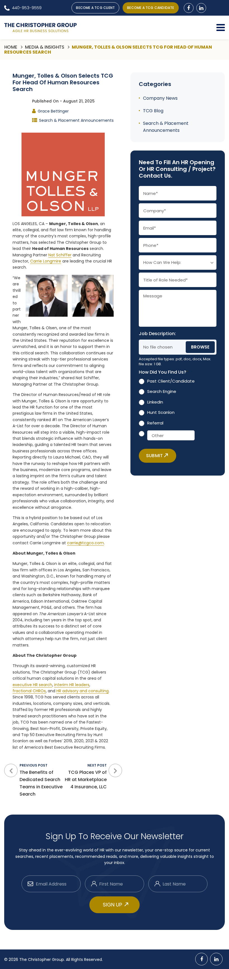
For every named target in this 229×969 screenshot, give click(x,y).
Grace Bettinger (53, 111)
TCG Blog (153, 111)
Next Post (86, 776)
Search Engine (161, 391)
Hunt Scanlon (161, 412)
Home (10, 47)
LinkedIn (155, 402)
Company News (160, 98)
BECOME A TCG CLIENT (95, 7)
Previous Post (41, 780)
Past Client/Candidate (171, 381)
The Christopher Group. (42, 959)
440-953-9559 (27, 8)
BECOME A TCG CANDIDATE (150, 7)
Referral (155, 423)
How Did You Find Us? (164, 372)
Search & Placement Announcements (76, 120)
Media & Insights (44, 47)
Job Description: (157, 334)
